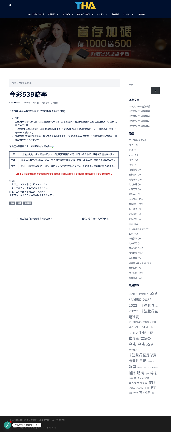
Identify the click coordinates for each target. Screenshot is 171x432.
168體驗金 (143, 294)
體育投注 (66, 14)
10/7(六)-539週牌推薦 (139, 106)
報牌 (132, 366)
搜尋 (131, 85)
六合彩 (133, 350)
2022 (147, 300)
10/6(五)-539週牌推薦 (139, 111)
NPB (131, 164)
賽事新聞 (133, 253)
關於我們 (133, 268)
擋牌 (132, 373)
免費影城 (133, 169)
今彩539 (28, 203)
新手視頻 (133, 209)
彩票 (149, 367)
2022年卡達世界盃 (143, 305)
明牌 (140, 373)
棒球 (131, 223)
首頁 (14, 83)
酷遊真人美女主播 (137, 263)
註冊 (147, 387)
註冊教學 (133, 238)
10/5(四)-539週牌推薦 (139, 116)
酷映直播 (133, 258)
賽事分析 (133, 248)
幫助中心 (126, 14)
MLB (131, 155)
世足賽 (145, 338)
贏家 (154, 387)
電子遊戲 (115, 14)
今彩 (19, 203)
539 (12, 203)
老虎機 (139, 388)
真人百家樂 (143, 378)
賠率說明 (54, 103)
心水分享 (133, 199)
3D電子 (133, 293)
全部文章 (133, 174)
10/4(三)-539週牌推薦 (139, 121)
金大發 (135, 393)
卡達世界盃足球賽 (142, 355)
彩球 (145, 367)
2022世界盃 (134, 140)
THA (135, 332)
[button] (10, 5)
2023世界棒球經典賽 (35, 14)
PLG (130, 333)
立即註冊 (141, 14)
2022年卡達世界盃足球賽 (143, 314)
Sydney (53, 427)
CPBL (131, 145)
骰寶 (154, 393)
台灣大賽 (150, 361)
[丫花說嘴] (85, 5)
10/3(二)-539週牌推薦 (139, 126)
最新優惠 (133, 214)
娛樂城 (139, 367)
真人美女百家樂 (83, 14)
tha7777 (16, 103)
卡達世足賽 (137, 361)
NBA (131, 159)
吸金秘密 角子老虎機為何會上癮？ (36, 218)
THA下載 (146, 332)
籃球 (131, 233)
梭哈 (147, 374)
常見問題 (133, 189)
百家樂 (132, 378)
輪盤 (130, 393)
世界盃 (134, 338)
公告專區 (133, 179)
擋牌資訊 (133, 204)
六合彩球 (100, 14)
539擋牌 (135, 300)
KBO (131, 150)
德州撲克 (155, 367)
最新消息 (52, 14)
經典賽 (132, 388)
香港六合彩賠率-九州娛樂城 (95, 218)
